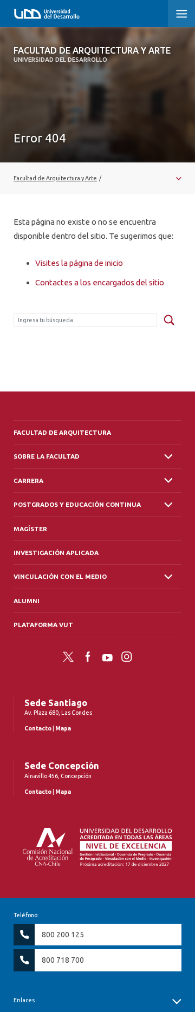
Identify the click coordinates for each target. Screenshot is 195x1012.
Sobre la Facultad (47, 456)
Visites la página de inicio (79, 262)
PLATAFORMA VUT (43, 624)
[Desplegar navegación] (97, 178)
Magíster (30, 528)
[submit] (169, 321)
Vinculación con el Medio (60, 576)
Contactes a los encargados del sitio (99, 282)
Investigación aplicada (56, 552)
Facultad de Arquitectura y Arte (92, 54)
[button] (181, 13)
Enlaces (24, 1000)
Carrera (28, 480)
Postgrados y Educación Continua (77, 504)
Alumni (27, 600)
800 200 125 (63, 934)
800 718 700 (63, 960)
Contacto (37, 728)
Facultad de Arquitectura (62, 432)
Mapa (63, 728)
